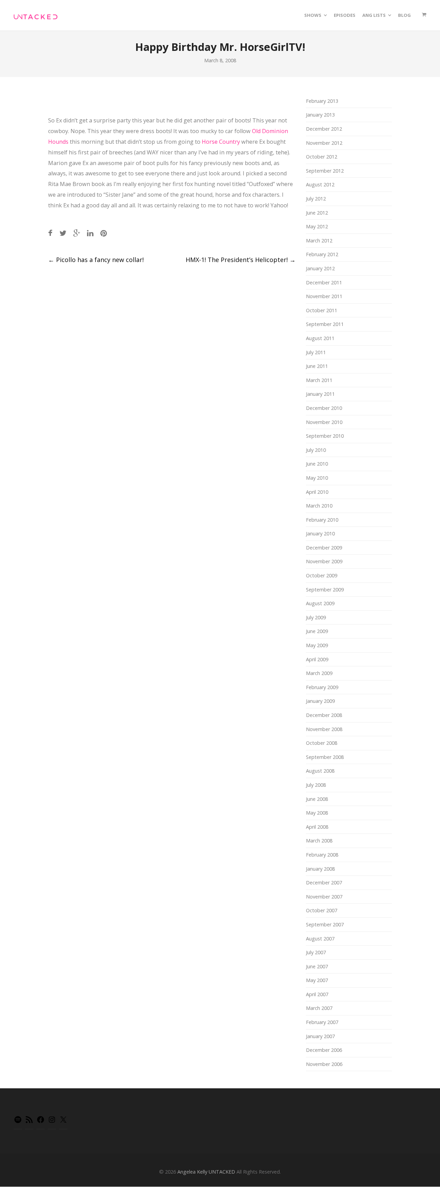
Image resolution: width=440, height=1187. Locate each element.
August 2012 (320, 184)
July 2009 (316, 617)
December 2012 (324, 129)
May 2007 (317, 980)
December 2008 (324, 715)
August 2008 (320, 770)
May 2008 (317, 812)
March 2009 (319, 673)
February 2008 (322, 854)
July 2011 (316, 352)
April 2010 (317, 492)
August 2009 (320, 603)
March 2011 (319, 380)
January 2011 (320, 394)
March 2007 (319, 1008)
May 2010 (317, 478)
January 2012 (320, 268)
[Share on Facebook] (50, 233)
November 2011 (324, 296)
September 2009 (325, 589)
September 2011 (325, 324)
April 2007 (317, 994)
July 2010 (316, 450)
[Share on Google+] (76, 233)
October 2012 (321, 156)
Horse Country (221, 141)
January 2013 (320, 114)
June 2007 (317, 966)
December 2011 (324, 282)
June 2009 (317, 631)
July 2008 (316, 785)
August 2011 (320, 338)
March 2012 (319, 240)
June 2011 (317, 366)
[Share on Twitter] (62, 233)
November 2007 (324, 896)
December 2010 (324, 408)
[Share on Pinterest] (103, 233)
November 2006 (324, 1064)
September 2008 (325, 757)
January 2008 (320, 868)
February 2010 (322, 519)
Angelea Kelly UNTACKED (206, 1171)
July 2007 (316, 952)
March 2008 (319, 840)
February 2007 (322, 1022)
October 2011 (321, 310)
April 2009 (317, 659)
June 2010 (317, 463)
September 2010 (325, 436)
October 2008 (321, 743)
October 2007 (321, 910)
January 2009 (320, 701)
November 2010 (324, 422)
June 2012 (317, 212)
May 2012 (317, 226)
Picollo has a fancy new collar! (96, 259)
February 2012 (322, 254)
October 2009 (321, 575)
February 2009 (322, 687)
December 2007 (324, 882)
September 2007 (325, 924)
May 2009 (317, 645)
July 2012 (316, 198)
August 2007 (320, 938)
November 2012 (324, 143)
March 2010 (319, 505)
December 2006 (324, 1050)
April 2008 (317, 827)
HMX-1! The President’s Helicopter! (241, 259)
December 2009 (324, 547)
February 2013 (322, 101)
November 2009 (324, 561)
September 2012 (325, 170)
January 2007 (320, 1036)
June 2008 (317, 799)
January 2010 (320, 533)
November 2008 (324, 729)
